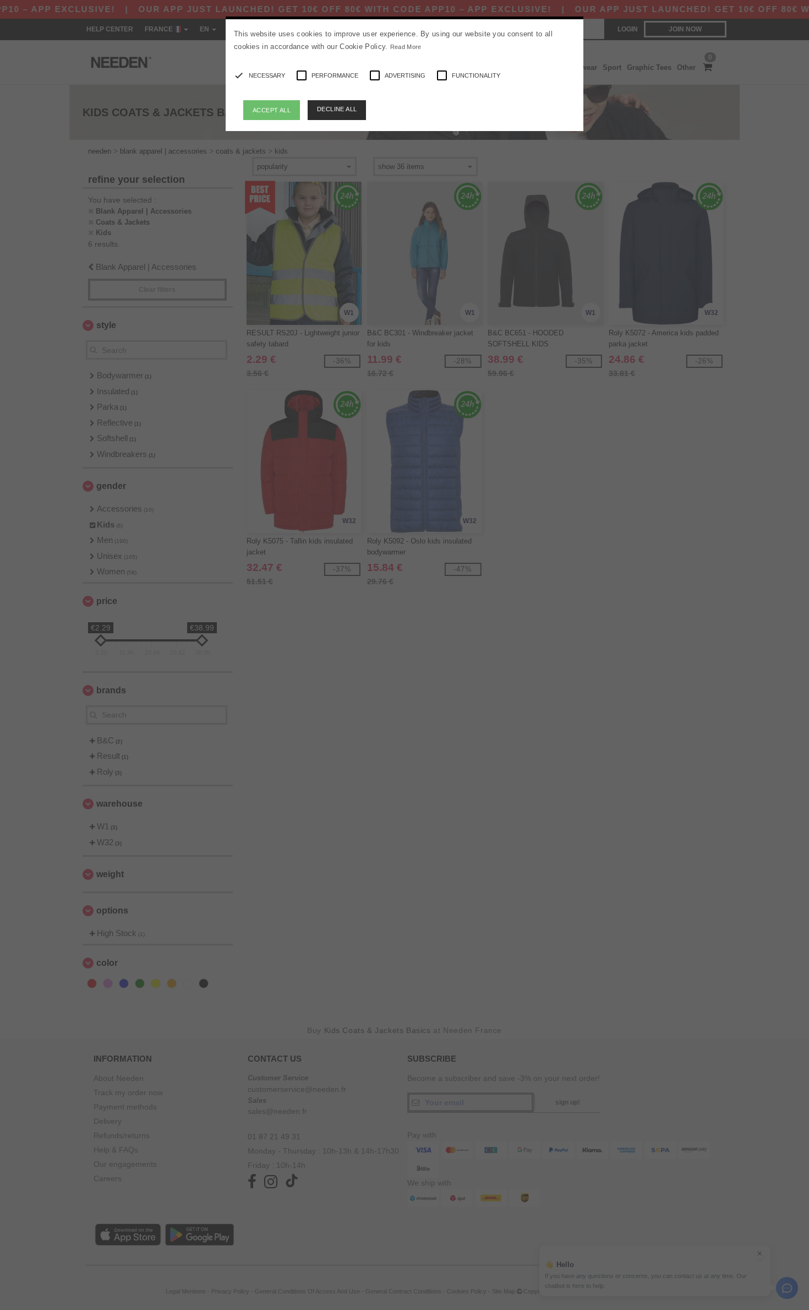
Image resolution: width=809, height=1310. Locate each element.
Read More (406, 47)
